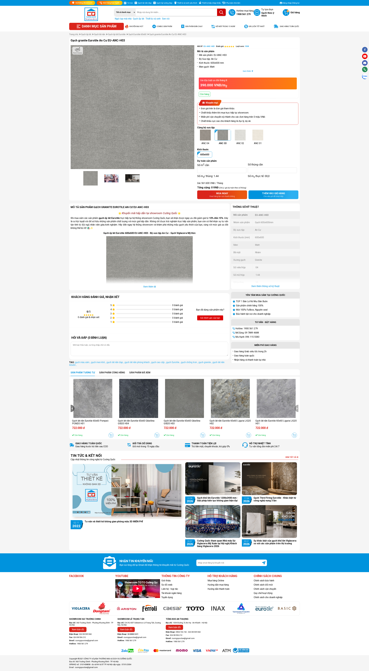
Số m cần (203, 164)
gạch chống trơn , (189, 362)
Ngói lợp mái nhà (123, 18)
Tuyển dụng (167, 597)
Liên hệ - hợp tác (169, 589)
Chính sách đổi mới (263, 584)
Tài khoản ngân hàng (171, 593)
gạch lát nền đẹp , (116, 362)
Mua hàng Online (216, 580)
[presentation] (72, 408)
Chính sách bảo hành (264, 580)
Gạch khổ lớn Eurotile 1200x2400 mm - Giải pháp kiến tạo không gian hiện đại (217, 499)
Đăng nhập (287, 3)
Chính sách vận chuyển (265, 589)
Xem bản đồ (78, 629)
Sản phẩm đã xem (139, 372)
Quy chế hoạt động (263, 593)
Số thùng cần (255, 164)
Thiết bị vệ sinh (153, 18)
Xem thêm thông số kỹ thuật (265, 286)
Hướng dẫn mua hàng (218, 584)
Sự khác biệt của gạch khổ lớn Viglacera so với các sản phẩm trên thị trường (275, 542)
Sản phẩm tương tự (83, 372)
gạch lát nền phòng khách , (138, 362)
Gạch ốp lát (138, 18)
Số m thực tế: (259, 176)
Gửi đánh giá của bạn (210, 318)
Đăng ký (296, 3)
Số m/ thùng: (208, 176)
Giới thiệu (166, 580)
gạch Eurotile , (173, 362)
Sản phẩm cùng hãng (112, 372)
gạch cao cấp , (158, 362)
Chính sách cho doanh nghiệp (268, 597)
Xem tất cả (291, 457)
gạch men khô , (99, 362)
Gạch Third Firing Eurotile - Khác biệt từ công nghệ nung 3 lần (275, 499)
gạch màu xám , (83, 362)
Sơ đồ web (166, 584)
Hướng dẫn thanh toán (218, 589)
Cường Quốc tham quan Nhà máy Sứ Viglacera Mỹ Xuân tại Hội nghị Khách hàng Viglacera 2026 (217, 543)
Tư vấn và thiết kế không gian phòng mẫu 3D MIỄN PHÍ (114, 521)
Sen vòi (166, 18)
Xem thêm (247, 71)
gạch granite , (205, 362)
